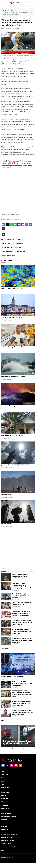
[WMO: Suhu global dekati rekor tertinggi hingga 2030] (18, 511)
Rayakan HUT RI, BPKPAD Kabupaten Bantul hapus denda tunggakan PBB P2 (21, 613)
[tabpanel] (18, 736)
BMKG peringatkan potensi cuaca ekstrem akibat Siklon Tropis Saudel (17, 287)
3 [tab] (18, 749)
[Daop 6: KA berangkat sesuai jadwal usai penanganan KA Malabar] (6, 596)
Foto (3, 720)
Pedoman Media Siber (9, 847)
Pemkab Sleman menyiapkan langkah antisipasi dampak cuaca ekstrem (15, 346)
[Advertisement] (18, 188)
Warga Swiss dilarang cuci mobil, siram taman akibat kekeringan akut (15, 316)
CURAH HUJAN (19, 243)
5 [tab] (23, 749)
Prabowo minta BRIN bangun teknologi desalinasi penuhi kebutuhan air (22, 684)
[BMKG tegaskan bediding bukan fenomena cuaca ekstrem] (18, 482)
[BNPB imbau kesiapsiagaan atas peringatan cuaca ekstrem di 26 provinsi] (18, 423)
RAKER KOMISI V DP (8, 255)
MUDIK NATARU (7, 247)
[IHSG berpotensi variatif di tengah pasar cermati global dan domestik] (6, 623)
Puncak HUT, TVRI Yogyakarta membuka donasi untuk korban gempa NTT (16, 675)
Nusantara (5, 787)
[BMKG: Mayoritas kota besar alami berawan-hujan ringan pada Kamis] (6, 641)
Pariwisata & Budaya (8, 816)
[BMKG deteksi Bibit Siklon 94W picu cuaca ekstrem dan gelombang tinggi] (18, 364)
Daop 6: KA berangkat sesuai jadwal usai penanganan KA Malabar (22, 596)
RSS (2, 850)
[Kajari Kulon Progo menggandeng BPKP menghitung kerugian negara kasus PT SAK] (6, 586)
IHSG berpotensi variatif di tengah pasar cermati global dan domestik (22, 622)
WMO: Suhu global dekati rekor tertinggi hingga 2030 (16, 523)
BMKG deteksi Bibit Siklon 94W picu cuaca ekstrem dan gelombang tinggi (16, 375)
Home (6, 10)
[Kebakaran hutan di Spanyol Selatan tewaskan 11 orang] (18, 393)
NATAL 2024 (18, 247)
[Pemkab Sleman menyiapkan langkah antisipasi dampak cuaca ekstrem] (18, 335)
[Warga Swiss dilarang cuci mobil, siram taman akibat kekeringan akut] (18, 305)
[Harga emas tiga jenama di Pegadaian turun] (6, 605)
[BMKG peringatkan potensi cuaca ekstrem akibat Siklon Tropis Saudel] (18, 276)
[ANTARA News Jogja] (20, 2)
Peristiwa (14, 10)
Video (3, 784)
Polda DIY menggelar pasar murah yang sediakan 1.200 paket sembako (21, 703)
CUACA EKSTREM (10, 239)
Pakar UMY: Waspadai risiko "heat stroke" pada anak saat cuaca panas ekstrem (17, 464)
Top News (5, 648)
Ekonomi (4, 802)
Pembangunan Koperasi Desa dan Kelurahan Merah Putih (17, 742)
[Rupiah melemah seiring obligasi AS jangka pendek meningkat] (6, 632)
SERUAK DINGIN (7, 243)
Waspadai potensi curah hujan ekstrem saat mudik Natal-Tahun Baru (17, 13)
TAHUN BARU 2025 (8, 251)
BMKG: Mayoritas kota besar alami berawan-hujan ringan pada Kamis (22, 640)
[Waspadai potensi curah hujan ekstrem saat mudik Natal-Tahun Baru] (18, 664)
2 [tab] (15, 749)
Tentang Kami (6, 844)
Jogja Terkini (5, 792)
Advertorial (5, 823)
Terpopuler (5, 778)
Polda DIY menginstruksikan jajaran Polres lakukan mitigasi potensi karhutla (22, 712)
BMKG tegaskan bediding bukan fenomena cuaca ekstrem (17, 493)
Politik (3, 795)
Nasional (4, 826)
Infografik (4, 829)
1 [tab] (12, 749)
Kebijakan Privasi (7, 837)
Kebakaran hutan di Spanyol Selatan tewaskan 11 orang (14, 405)
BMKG (20, 239)
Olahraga (4, 805)
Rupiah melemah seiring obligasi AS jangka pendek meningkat (21, 631)
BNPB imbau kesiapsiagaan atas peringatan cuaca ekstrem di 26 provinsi (17, 434)
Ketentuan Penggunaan (9, 834)
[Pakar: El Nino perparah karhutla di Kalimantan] (6, 577)
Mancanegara (6, 813)
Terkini (4, 569)
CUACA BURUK (21, 251)
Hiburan (4, 819)
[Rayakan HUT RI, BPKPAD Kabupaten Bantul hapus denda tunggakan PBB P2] (6, 614)
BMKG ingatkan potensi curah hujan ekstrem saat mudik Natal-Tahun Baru (16, 165)
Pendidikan (5, 808)
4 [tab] (21, 749)
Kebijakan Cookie (7, 840)
